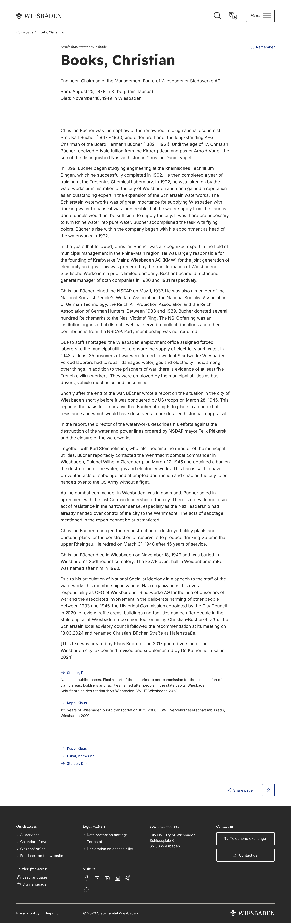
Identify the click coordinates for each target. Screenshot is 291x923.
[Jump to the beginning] (268, 790)
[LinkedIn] (117, 878)
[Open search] (217, 16)
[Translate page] (233, 16)
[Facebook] (86, 878)
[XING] (127, 878)
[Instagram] (96, 878)
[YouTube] (107, 878)
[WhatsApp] (86, 889)
